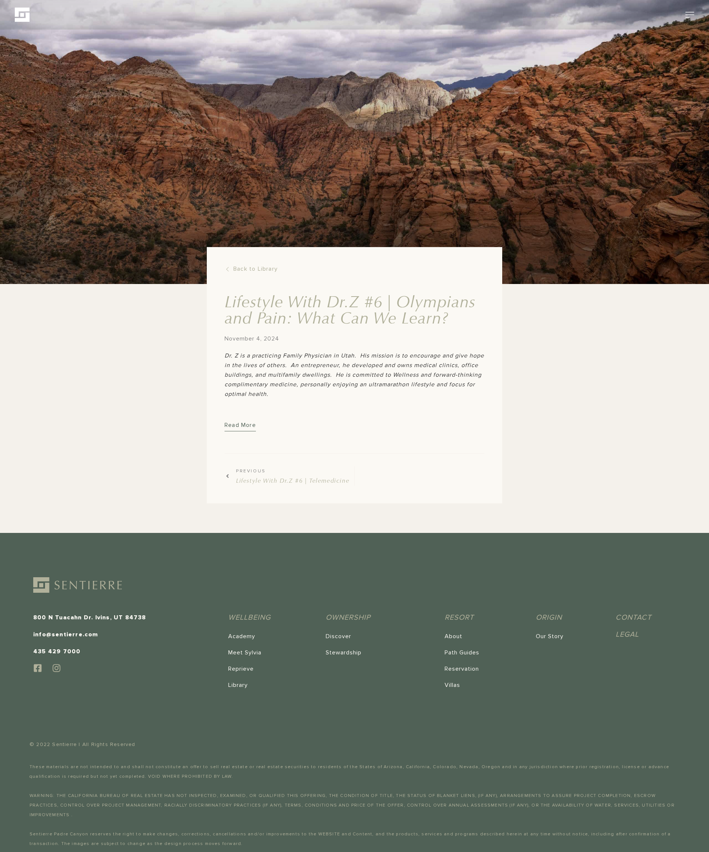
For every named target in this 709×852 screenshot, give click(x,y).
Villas (452, 685)
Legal (627, 634)
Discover (338, 636)
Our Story (550, 636)
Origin (549, 617)
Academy (241, 636)
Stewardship (344, 652)
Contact (633, 617)
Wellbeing (249, 617)
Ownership (348, 617)
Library (238, 685)
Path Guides (462, 652)
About (453, 636)
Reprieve (241, 669)
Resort (459, 617)
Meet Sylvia (244, 652)
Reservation (462, 669)
